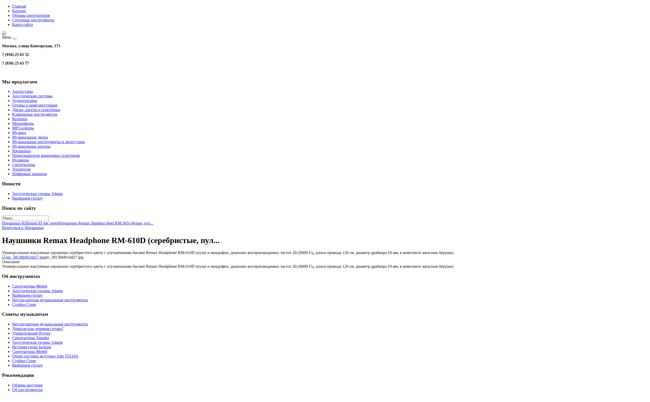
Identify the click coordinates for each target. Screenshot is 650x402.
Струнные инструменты (33, 20)
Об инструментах (27, 390)
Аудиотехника (24, 100)
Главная (19, 6)
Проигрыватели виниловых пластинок (46, 155)
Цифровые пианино (29, 174)
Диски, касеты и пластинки (36, 110)
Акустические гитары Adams (37, 193)
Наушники (21, 151)
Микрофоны (23, 123)
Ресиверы (20, 160)
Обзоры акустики (27, 385)
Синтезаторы (23, 164)
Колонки (19, 119)
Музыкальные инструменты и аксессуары (48, 142)
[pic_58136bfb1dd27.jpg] (23, 257)
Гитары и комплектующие (35, 105)
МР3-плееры (23, 128)
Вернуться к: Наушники (23, 228)
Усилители (21, 169)
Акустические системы (32, 96)
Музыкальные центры (31, 146)
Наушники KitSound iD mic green (30, 223)
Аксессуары (22, 91)
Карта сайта (22, 24)
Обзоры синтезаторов (31, 15)
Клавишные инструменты (34, 114)
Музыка (19, 132)
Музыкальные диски (30, 137)
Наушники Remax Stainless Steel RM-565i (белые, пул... (106, 223)
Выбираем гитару (27, 198)
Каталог (19, 11)
